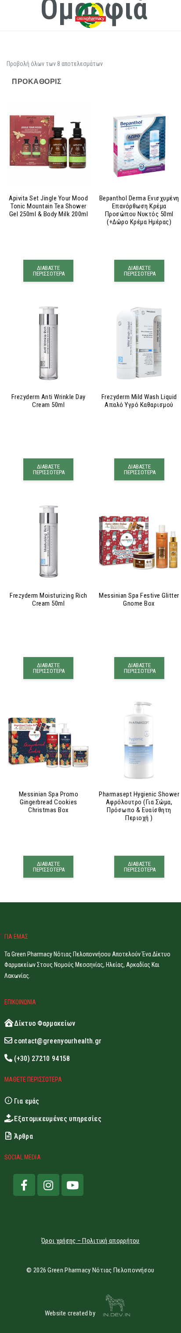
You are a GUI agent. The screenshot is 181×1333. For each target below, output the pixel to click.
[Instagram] (48, 1185)
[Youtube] (72, 1185)
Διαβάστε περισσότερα (49, 271)
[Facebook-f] (24, 1185)
